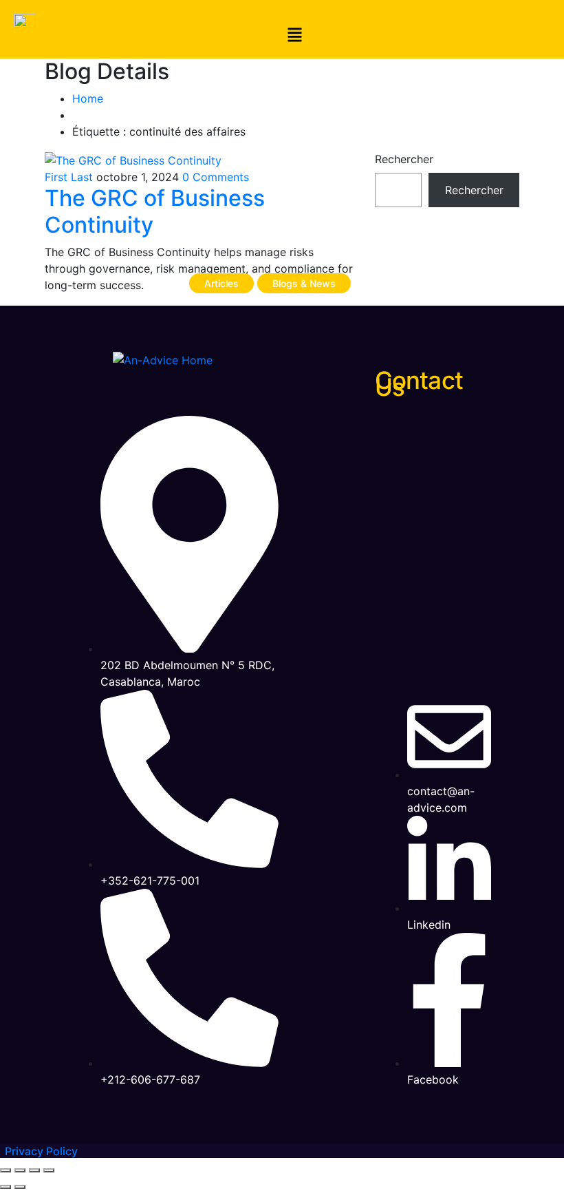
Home (87, 98)
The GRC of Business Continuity (155, 211)
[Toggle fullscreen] (19, 1170)
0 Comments (215, 177)
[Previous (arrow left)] (5, 1187)
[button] (294, 36)
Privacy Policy (41, 1151)
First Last (69, 177)
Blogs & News (304, 283)
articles (221, 283)
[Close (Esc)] (48, 1170)
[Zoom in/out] (5, 1170)
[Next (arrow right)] (19, 1187)
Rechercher (404, 159)
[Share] (34, 1170)
